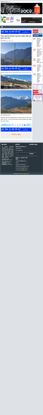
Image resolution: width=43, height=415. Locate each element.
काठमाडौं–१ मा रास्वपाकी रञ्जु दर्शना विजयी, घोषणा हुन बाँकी (39, 68)
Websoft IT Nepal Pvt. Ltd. (24, 173)
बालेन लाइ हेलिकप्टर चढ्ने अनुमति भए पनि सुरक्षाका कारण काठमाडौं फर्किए (39, 78)
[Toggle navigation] (2, 27)
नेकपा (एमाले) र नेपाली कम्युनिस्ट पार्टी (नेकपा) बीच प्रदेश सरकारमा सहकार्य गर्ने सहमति (39, 52)
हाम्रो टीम (17, 154)
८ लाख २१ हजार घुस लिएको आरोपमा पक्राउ (39, 60)
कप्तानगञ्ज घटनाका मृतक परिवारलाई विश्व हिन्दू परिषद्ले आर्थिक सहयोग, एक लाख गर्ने (39, 42)
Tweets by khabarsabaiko (34, 156)
